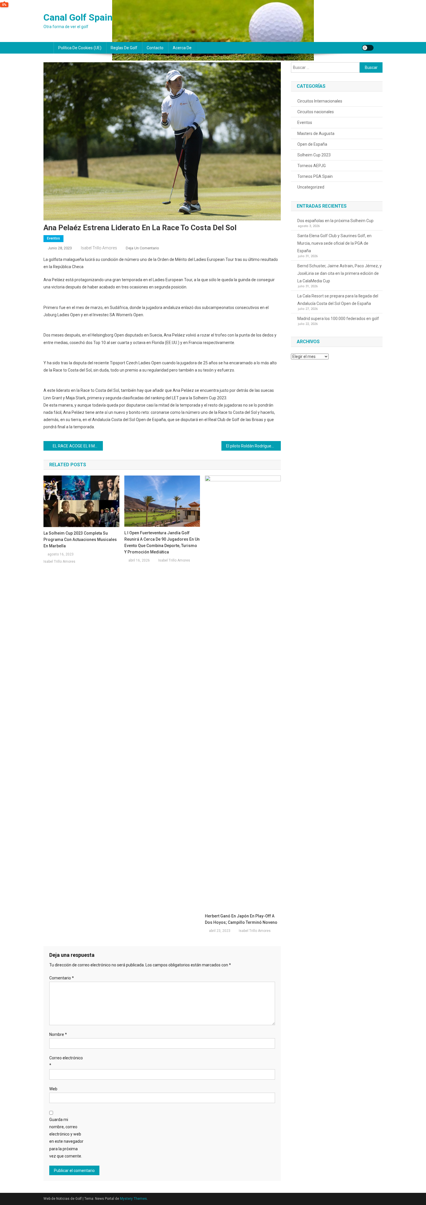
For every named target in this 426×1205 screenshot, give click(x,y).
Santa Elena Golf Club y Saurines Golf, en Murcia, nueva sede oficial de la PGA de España (334, 243)
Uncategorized (310, 187)
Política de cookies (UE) (79, 47)
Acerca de (182, 47)
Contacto (155, 47)
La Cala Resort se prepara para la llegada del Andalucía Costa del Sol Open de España (337, 300)
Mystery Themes (133, 1199)
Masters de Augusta (315, 133)
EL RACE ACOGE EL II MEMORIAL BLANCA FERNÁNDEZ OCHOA (78, 446)
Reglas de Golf (124, 47)
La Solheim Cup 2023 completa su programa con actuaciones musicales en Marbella (80, 539)
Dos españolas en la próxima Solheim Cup (335, 220)
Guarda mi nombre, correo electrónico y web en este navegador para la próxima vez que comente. (66, 1137)
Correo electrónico (66, 1061)
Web (53, 1089)
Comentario (61, 978)
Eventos (53, 238)
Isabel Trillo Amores (99, 248)
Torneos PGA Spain (315, 176)
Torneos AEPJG (311, 165)
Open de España (312, 144)
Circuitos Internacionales (319, 101)
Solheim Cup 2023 (314, 155)
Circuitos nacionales (315, 111)
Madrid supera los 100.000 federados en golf (338, 318)
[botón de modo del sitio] (368, 48)
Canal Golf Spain (77, 17)
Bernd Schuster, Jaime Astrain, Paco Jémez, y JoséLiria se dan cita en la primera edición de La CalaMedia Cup (339, 273)
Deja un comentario (142, 248)
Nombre (58, 1034)
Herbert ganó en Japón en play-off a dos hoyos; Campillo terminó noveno (241, 919)
